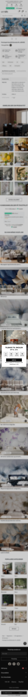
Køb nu (14, 360)
